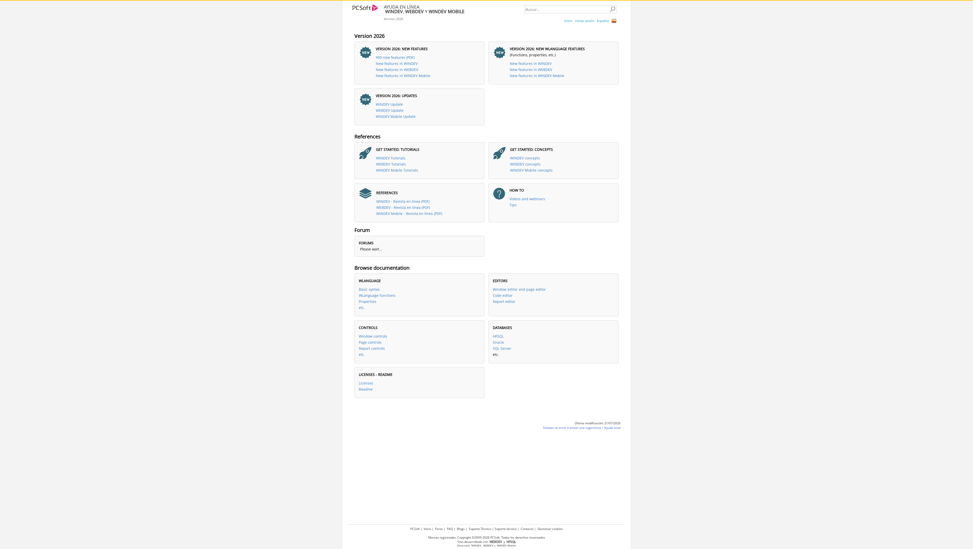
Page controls (370, 342)
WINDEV (476, 545)
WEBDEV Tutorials (391, 164)
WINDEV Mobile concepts (531, 170)
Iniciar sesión (584, 21)
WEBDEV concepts (525, 164)
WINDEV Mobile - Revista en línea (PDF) (409, 213)
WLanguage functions (377, 295)
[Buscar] (612, 9)
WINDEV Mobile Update (396, 116)
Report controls (372, 348)
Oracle (498, 342)
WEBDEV (488, 545)
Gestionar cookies (550, 529)
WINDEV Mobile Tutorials (397, 170)
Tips (513, 205)
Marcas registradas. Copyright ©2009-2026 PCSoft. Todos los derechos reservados (486, 537)
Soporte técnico (506, 529)
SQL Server (502, 348)
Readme (366, 389)
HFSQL (498, 336)
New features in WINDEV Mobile (403, 75)
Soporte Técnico (480, 529)
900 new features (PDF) (395, 57)
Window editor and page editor (519, 289)
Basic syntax (369, 289)
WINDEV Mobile (506, 545)
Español (603, 21)
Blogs (461, 529)
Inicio (568, 21)
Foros (439, 529)
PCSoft (415, 529)
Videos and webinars (527, 198)
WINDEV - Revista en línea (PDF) (402, 201)
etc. (362, 307)
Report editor (504, 301)
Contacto (527, 529)
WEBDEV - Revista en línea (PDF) (403, 207)
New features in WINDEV (397, 63)
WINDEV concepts (525, 158)
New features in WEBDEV (397, 69)
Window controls (373, 336)
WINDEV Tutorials (390, 158)
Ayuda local (612, 428)
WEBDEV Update (389, 110)
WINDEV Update (389, 104)
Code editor (503, 295)
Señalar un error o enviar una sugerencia (572, 428)
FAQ (450, 529)
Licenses (366, 383)
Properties (367, 301)
